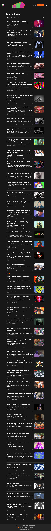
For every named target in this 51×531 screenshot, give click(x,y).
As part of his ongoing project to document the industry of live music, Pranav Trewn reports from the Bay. (19, 435)
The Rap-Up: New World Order (15, 351)
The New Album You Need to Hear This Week (19, 319)
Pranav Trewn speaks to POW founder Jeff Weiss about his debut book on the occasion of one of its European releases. (19, 332)
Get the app (30, 527)
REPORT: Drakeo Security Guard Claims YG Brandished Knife (19, 340)
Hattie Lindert (12, 281)
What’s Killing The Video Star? (15, 73)
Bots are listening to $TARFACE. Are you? (15, 225)
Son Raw (11, 509)
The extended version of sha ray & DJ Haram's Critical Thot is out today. (19, 99)
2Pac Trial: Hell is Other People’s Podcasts (19, 63)
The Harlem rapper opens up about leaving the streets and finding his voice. (19, 245)
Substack (20, 529)
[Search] (33, 5)
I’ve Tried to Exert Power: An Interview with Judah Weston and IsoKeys (19, 31)
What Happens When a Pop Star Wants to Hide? (18, 277)
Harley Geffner (12, 268)
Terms (27, 525)
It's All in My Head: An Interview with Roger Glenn (19, 382)
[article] (25, 24)
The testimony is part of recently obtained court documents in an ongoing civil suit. (19, 344)
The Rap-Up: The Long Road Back (16, 21)
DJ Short (11, 205)
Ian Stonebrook (15, 365)
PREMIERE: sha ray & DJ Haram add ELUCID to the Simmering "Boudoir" (20, 96)
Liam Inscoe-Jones (13, 399)
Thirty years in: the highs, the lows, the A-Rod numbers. (18, 516)
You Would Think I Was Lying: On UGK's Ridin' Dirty (19, 253)
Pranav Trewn (12, 134)
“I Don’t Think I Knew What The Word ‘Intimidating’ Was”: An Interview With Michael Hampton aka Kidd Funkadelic (20, 84)
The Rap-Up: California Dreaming (16, 264)
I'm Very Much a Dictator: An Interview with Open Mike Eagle (19, 140)
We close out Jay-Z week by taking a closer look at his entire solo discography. (19, 486)
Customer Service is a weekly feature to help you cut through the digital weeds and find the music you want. (20, 321)
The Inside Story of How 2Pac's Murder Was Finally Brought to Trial (19, 107)
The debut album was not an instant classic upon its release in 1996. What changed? (19, 507)
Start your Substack (23, 527)
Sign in (47, 5)
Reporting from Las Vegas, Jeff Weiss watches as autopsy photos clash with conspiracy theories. (19, 44)
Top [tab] (12, 17)
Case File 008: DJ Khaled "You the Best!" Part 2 (19, 173)
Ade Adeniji (12, 216)
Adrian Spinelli (13, 409)
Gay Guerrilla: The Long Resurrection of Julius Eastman (20, 394)
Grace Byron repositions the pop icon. (15, 446)
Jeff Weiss (14, 46)
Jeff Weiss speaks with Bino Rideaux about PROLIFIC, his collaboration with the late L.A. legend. (19, 154)
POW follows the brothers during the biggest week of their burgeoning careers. (19, 35)
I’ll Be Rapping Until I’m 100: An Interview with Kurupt (19, 52)
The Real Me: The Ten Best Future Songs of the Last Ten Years (19, 297)
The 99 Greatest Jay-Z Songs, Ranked (17, 514)
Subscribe (40, 5)
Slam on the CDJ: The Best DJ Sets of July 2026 (18, 162)
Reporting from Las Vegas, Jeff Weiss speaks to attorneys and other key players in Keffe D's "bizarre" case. (20, 111)
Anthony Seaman (13, 25)
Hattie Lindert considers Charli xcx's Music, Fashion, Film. (19, 280)
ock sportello (12, 226)
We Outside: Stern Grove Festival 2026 (18, 433)
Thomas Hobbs (14, 58)
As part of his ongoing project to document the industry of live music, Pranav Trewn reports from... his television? (19, 132)
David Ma (13, 428)
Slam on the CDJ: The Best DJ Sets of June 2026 (19, 453)
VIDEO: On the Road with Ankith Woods (18, 182)
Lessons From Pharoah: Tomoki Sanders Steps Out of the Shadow (18, 405)
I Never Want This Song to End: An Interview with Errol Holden (19, 242)
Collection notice (32, 525)
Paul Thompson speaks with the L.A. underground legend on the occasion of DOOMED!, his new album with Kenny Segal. (20, 143)
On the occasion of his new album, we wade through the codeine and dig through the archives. (19, 300)
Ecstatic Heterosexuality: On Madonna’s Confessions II (18, 443)
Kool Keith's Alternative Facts (15, 414)
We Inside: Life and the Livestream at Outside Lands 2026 (19, 128)
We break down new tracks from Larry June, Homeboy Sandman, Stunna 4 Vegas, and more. (18, 476)
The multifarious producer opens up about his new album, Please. (19, 289)
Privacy (24, 525)
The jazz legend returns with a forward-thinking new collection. (18, 386)
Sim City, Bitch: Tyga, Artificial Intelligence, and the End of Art (19, 222)
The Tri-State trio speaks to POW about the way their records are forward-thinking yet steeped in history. (19, 374)
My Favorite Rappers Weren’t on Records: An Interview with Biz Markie (19, 424)
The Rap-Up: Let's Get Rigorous (16, 192)
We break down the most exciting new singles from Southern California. (20, 266)
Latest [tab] (8, 17)
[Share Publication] (35, 5)
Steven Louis (12, 122)
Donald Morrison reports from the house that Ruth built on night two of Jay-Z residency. (19, 466)
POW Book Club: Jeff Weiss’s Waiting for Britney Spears (18, 329)
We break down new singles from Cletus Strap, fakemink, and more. (20, 194)
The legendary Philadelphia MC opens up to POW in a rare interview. (19, 311)
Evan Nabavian (13, 417)
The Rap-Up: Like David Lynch (15, 118)
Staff (11, 488)
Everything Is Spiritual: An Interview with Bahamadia (18, 308)
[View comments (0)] (16, 38)
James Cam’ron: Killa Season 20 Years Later (19, 361)
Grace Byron (12, 447)
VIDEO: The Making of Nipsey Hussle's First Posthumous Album (19, 151)
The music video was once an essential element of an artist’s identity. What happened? (19, 75)
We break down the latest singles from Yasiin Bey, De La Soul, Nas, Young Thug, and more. (20, 23)
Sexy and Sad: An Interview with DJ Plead (18, 286)
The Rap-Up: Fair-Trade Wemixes (16, 474)
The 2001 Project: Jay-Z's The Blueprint (18, 493)
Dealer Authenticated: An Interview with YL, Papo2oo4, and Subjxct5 (19, 371)
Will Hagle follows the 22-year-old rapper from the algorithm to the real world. (20, 185)
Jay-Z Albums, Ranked (13, 483)
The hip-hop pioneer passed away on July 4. (16, 203)
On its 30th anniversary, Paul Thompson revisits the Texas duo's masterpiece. (19, 257)
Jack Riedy (12, 90)
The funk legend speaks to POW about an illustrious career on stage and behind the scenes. (19, 88)
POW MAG (11, 156)
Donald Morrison (13, 196)
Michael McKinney (13, 167)
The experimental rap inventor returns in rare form (17, 416)
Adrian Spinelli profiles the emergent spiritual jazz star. (18, 407)
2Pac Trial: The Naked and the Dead (17, 42)
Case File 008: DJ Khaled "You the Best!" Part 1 (19, 232)
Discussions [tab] (16, 17)
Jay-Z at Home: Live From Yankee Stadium (19, 464)
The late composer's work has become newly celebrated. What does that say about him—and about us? (19, 397)
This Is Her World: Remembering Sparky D (18, 202)
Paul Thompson (13, 101)
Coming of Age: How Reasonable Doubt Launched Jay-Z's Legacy (18, 503)
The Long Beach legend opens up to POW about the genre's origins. (19, 214)
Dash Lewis (13, 247)
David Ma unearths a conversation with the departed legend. (20, 426)
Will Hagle (12, 187)
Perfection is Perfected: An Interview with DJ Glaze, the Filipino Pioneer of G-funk (19, 211)
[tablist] (13, 18)
